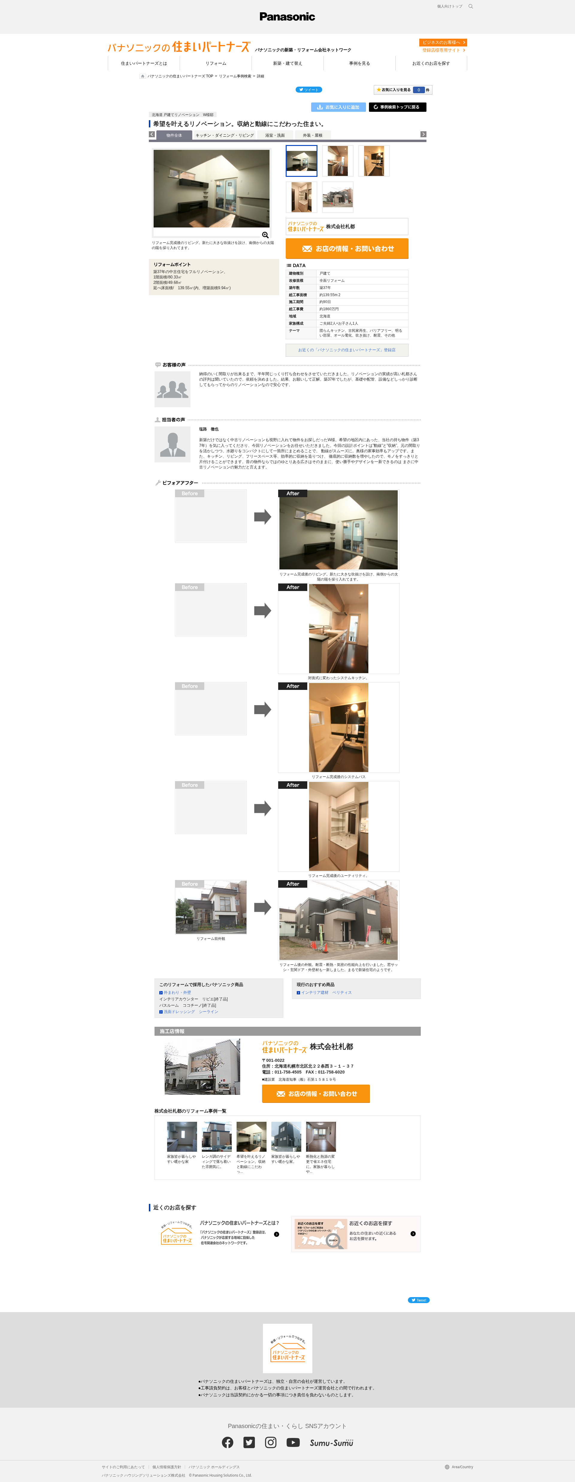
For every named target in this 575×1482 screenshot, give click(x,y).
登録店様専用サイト (441, 50)
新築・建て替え (287, 63)
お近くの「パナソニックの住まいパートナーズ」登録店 (347, 350)
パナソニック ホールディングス (214, 1467)
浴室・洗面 (275, 135)
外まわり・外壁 (177, 992)
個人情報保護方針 (166, 1467)
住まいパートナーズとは (144, 63)
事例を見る (359, 63)
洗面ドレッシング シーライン (191, 1011)
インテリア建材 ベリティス (326, 992)
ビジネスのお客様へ (441, 42)
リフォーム (215, 63)
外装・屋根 (313, 135)
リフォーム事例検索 (235, 76)
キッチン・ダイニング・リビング (225, 135)
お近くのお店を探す (431, 63)
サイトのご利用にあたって (123, 1467)
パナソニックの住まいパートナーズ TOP (180, 76)
